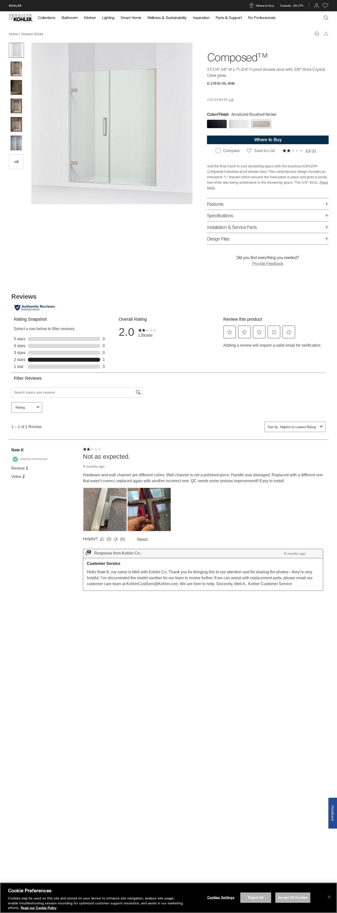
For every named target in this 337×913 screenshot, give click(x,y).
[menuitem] (48, 17)
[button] (16, 50)
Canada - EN (288, 5)
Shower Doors (32, 34)
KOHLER (15, 5)
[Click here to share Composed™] (326, 34)
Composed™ (57, 34)
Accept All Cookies (293, 897)
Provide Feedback (267, 263)
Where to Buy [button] (268, 139)
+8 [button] (16, 161)
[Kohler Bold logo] (21, 17)
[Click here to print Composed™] (317, 34)
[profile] (316, 5)
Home (13, 34)
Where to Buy (265, 5)
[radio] (217, 124)
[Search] (326, 17)
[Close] (329, 897)
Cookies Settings (220, 897)
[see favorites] (325, 5)
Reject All (255, 897)
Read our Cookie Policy (38, 908)
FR (301, 5)
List (231, 100)
